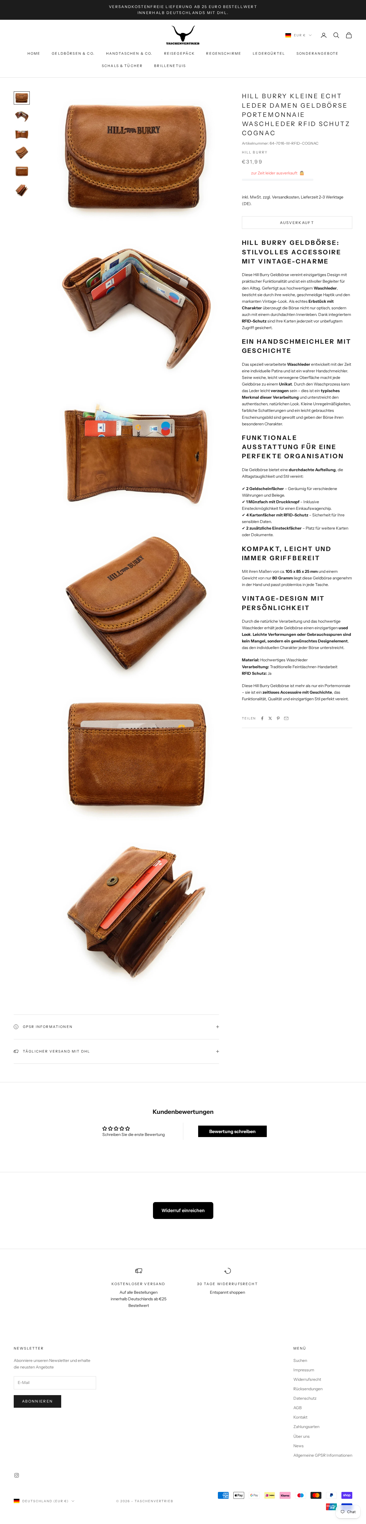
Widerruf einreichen (183, 1210)
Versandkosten (285, 197)
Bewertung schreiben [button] (232, 1131)
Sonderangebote (318, 53)
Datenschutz (305, 1398)
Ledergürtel (269, 53)
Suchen (300, 1360)
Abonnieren (37, 1401)
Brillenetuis (170, 66)
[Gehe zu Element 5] (22, 171)
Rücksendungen (308, 1388)
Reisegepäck (179, 53)
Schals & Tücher (122, 66)
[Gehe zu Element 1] (22, 98)
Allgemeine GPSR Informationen (322, 1455)
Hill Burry (255, 152)
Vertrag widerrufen (231, 66)
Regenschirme (223, 53)
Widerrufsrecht (307, 1379)
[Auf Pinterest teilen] (278, 718)
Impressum (303, 1369)
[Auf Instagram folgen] (16, 1475)
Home (34, 53)
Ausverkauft (297, 222)
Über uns (301, 1436)
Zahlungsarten (306, 1426)
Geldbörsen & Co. (73, 53)
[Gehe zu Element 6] (22, 190)
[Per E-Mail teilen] (286, 718)
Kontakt (300, 1417)
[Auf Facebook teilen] (262, 718)
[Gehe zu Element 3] (22, 134)
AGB (297, 1407)
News (298, 1445)
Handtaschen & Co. (129, 53)
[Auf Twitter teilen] (270, 718)
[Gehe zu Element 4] (22, 152)
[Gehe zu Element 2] (22, 116)
